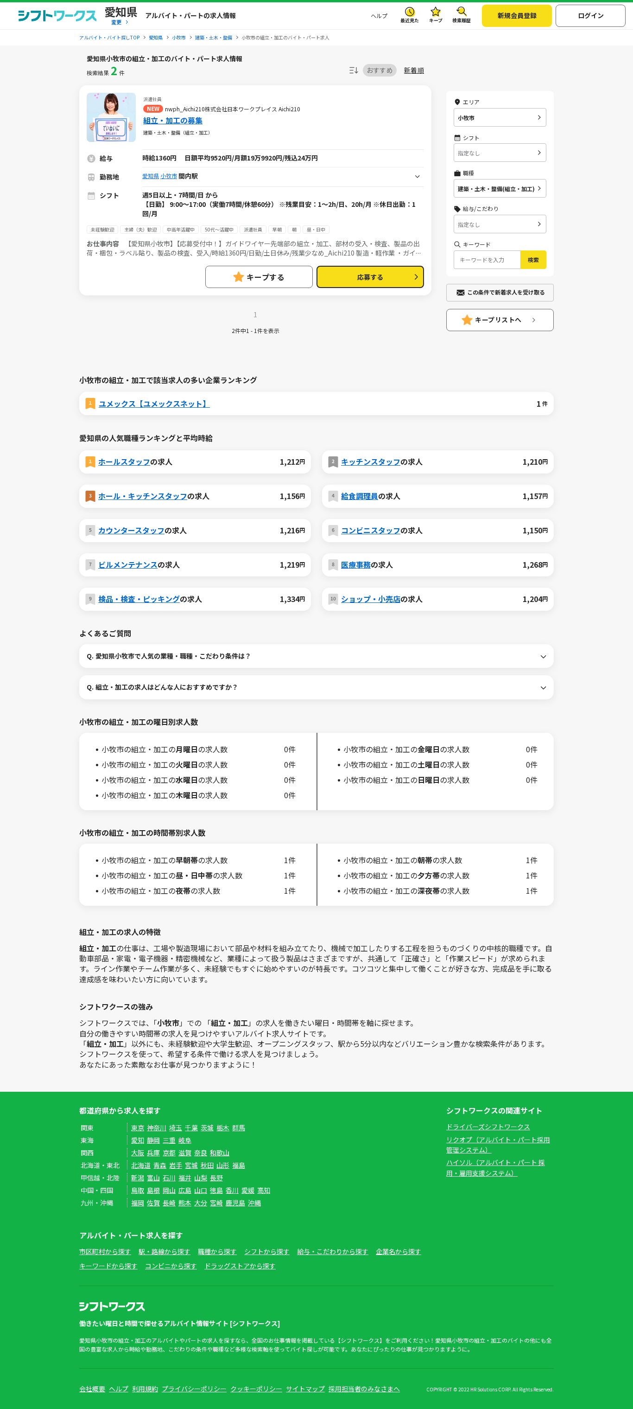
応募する (370, 277)
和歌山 (219, 1152)
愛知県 (150, 175)
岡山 (169, 1190)
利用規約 (145, 1388)
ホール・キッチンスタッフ (142, 495)
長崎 (169, 1202)
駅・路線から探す (164, 1251)
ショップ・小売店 (370, 598)
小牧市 (168, 175)
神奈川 (156, 1127)
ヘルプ (379, 15)
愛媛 (247, 1190)
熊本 (184, 1202)
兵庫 (153, 1152)
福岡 (137, 1202)
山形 (222, 1165)
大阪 (137, 1152)
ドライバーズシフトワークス (488, 1126)
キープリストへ (498, 319)
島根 (153, 1190)
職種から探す (217, 1251)
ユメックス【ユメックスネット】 (154, 403)
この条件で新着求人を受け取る (506, 292)
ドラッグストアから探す (240, 1265)
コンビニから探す (171, 1265)
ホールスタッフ (124, 461)
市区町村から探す (105, 1251)
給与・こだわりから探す (332, 1251)
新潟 (137, 1177)
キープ (436, 20)
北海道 (141, 1165)
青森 (159, 1165)
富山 (153, 1177)
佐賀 (153, 1202)
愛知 (137, 1140)
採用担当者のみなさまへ (364, 1388)
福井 (184, 1177)
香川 (232, 1190)
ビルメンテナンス (128, 564)
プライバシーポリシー (194, 1388)
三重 (169, 1140)
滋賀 (184, 1152)
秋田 (207, 1165)
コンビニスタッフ (370, 530)
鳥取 (137, 1190)
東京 (137, 1127)
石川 (169, 1177)
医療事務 (356, 564)
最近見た (409, 20)
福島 (238, 1165)
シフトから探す (267, 1251)
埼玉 (175, 1127)
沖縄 (254, 1202)
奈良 (200, 1152)
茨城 (207, 1127)
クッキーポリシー (256, 1388)
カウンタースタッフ (131, 530)
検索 (533, 259)
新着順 (414, 70)
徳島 (216, 1190)
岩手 (175, 1165)
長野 (216, 1177)
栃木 (222, 1127)
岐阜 (184, 1140)
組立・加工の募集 (173, 120)
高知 (263, 1190)
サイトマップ (305, 1388)
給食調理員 (359, 495)
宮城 (191, 1165)
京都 (169, 1152)
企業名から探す (398, 1251)
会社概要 (92, 1388)
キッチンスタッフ (370, 461)
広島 (184, 1190)
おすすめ (380, 70)
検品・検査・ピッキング (139, 598)
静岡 (153, 1140)
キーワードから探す (108, 1265)
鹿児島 (235, 1202)
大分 (200, 1202)
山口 (200, 1190)
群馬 (238, 1127)
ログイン (591, 15)
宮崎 (216, 1202)
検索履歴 (461, 20)
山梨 (200, 1177)
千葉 (191, 1127)
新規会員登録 (517, 15)
